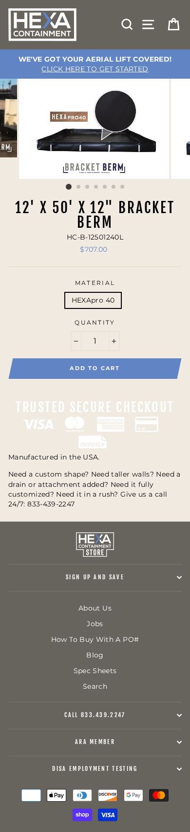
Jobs (95, 623)
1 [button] (69, 187)
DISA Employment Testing (94, 768)
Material (95, 283)
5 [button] (105, 187)
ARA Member (95, 741)
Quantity (95, 322)
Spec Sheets (95, 670)
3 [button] (87, 187)
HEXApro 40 (93, 300)
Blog (94, 655)
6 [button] (114, 187)
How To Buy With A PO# (95, 639)
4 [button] (96, 187)
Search (95, 686)
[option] (95, 64)
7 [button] (122, 187)
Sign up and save (95, 577)
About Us (95, 608)
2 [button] (78, 187)
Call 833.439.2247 (94, 715)
